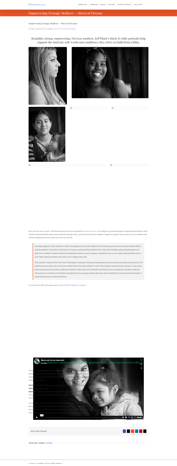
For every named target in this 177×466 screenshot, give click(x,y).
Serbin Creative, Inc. (56, 463)
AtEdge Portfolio (64, 285)
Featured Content (59, 29)
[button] (145, 4)
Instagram (82, 285)
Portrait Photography (70, 29)
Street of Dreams (90, 231)
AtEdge (32, 29)
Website (74, 285)
